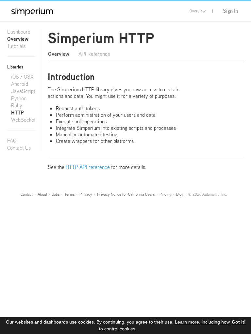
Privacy (85, 194)
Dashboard (18, 32)
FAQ (11, 140)
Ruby (16, 105)
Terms (69, 194)
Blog (179, 194)
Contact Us (19, 148)
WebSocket (23, 120)
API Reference (94, 54)
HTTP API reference (88, 167)
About (42, 194)
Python (18, 98)
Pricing (165, 194)
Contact (27, 194)
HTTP (17, 112)
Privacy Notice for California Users (126, 194)
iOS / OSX (22, 77)
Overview (198, 11)
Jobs (55, 194)
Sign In (230, 11)
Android (19, 84)
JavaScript (23, 91)
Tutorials (16, 46)
